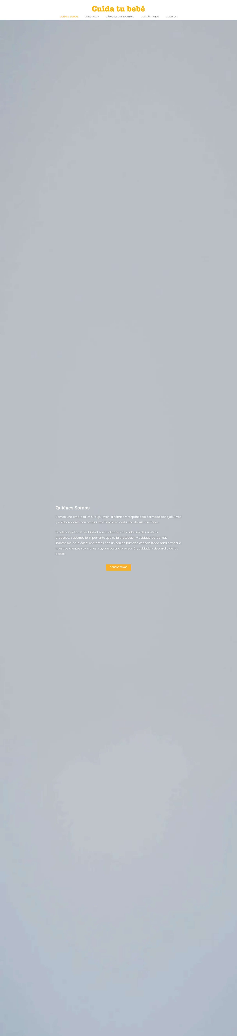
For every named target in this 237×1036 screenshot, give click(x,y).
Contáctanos (150, 16)
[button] (118, 567)
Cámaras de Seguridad (120, 16)
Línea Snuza (92, 16)
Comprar (171, 16)
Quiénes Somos (69, 16)
